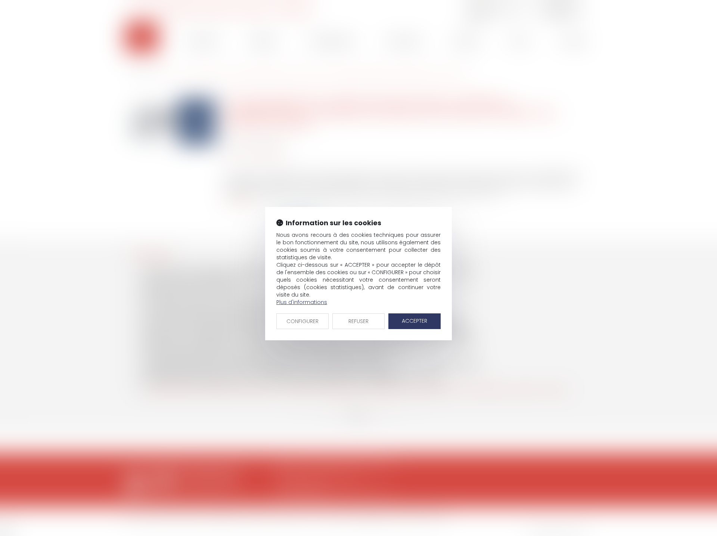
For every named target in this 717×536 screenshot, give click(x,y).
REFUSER (358, 321)
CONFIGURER (302, 321)
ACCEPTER (414, 321)
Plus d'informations (301, 302)
